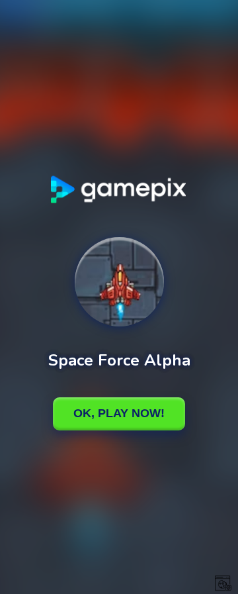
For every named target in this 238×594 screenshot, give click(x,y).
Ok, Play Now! (119, 413)
